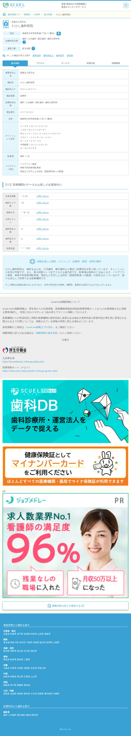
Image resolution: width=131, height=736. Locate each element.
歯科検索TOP (14, 14)
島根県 (13, 677)
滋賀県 (27, 668)
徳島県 (6, 685)
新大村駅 (48, 14)
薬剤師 (70, 55)
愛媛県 (20, 685)
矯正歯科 (21, 715)
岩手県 (20, 634)
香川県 (13, 685)
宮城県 (27, 634)
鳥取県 (6, 677)
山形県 (41, 634)
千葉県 (29, 642)
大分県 (34, 694)
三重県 (27, 659)
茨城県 (36, 642)
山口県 (34, 677)
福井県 (34, 651)
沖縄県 (56, 694)
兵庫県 (13, 668)
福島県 (47, 634)
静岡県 (20, 659)
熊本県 (27, 694)
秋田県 (34, 634)
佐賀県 (13, 694)
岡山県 (20, 677)
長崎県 (27, 14)
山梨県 (56, 642)
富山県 (20, 651)
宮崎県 (41, 694)
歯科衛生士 (48, 55)
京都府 (20, 668)
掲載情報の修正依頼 (46, 333)
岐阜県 (13, 659)
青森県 (13, 634)
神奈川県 (14, 642)
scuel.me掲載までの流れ (39, 327)
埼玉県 (22, 642)
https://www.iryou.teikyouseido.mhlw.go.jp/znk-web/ (30, 370)
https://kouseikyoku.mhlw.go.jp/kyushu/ (23, 361)
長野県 (13, 651)
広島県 (27, 677)
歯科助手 (60, 55)
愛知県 (6, 659)
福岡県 (6, 694)
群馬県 (49, 642)
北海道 (6, 634)
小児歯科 (12, 715)
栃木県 (43, 642)
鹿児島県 (48, 694)
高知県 (27, 685)
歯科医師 (37, 55)
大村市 (37, 14)
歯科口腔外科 (32, 715)
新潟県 (6, 651)
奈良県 (34, 668)
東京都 (6, 642)
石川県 (27, 651)
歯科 (5, 715)
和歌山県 (42, 668)
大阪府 (6, 668)
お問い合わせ (43, 196)
